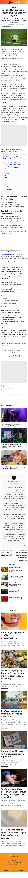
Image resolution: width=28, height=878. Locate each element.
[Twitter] (21, 399)
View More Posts (14, 483)
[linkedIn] (25, 399)
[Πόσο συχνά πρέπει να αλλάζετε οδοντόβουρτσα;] (14, 621)
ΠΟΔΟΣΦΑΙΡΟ (19, 395)
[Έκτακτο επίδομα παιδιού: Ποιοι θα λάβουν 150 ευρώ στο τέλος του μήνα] (4, 584)
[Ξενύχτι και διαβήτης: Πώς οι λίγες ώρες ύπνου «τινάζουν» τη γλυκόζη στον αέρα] (14, 778)
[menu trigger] (2, 2)
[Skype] (24, 546)
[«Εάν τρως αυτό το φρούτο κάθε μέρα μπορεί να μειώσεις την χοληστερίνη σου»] (4, 569)
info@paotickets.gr (13, 271)
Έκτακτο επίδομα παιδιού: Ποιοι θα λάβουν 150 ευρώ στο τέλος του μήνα (15, 584)
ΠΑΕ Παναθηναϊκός (8, 254)
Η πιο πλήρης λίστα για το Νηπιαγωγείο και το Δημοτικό (12, 754)
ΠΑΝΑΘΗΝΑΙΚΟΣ (8, 159)
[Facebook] (18, 399)
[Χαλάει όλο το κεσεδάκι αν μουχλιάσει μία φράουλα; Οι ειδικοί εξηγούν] (4, 599)
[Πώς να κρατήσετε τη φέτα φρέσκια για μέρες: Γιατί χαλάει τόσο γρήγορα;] (14, 818)
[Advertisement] (14, 135)
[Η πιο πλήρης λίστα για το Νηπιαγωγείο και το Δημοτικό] (14, 740)
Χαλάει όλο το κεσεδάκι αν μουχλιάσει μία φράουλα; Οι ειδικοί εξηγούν (15, 599)
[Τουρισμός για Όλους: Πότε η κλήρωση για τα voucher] (4, 577)
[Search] (26, 2)
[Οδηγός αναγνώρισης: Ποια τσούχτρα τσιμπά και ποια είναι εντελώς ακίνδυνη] (14, 659)
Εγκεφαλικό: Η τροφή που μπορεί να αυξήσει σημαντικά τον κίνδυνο (15, 591)
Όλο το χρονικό (8, 189)
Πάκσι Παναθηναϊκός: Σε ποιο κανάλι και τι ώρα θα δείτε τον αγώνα (17, 166)
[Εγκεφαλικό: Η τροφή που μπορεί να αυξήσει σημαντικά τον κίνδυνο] (4, 591)
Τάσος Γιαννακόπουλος (6, 26)
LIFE (14, 7)
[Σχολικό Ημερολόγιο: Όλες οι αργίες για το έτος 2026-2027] (14, 700)
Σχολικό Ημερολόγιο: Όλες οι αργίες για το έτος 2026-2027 (11, 714)
